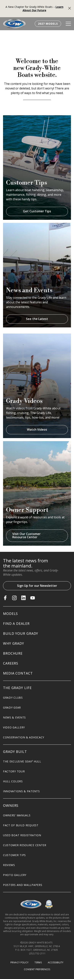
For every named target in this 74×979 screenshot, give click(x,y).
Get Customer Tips (37, 211)
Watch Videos (37, 429)
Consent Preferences (37, 969)
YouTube (32, 598)
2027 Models (48, 23)
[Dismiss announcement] (69, 8)
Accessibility (56, 962)
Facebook (5, 598)
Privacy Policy (19, 962)
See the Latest (37, 319)
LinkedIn (23, 598)
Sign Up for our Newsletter (37, 586)
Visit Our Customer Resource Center (26, 535)
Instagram (14, 598)
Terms (38, 962)
